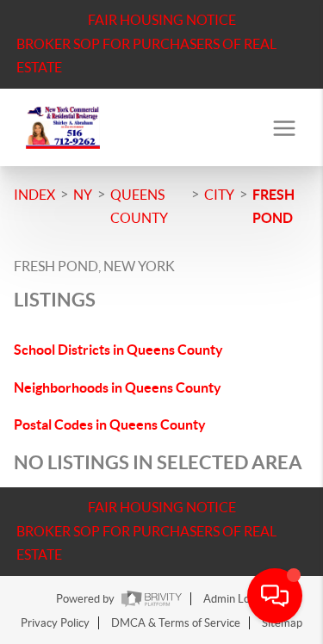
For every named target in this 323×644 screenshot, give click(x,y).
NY (82, 194)
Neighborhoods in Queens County (117, 387)
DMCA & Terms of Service (175, 622)
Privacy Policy (55, 622)
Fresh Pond (273, 206)
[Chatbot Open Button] (274, 595)
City (219, 194)
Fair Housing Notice (162, 20)
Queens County (139, 206)
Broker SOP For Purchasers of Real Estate (146, 56)
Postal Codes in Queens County (110, 424)
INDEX (34, 194)
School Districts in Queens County (118, 349)
